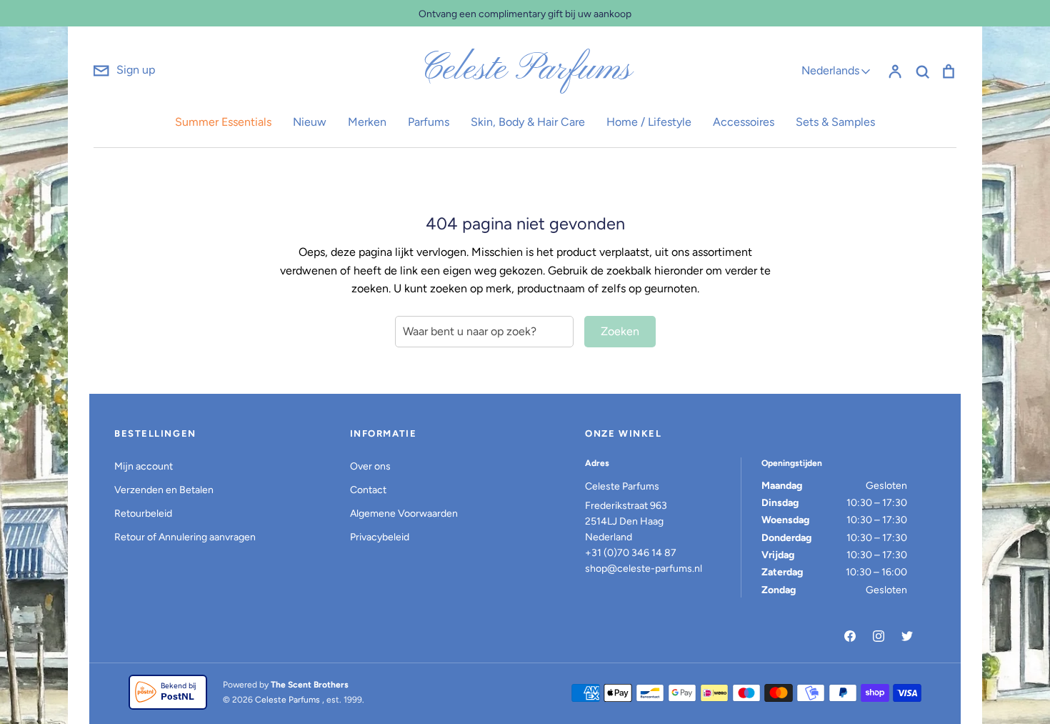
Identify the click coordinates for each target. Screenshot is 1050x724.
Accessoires (743, 122)
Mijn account (143, 466)
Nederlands (830, 70)
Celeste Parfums (525, 70)
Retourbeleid (143, 513)
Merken (367, 122)
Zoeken (620, 331)
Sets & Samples (835, 122)
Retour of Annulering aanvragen (185, 537)
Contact (368, 490)
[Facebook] (850, 636)
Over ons (370, 466)
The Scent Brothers (310, 685)
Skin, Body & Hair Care (528, 122)
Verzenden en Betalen (164, 490)
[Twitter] (907, 636)
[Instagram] (878, 636)
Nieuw (309, 122)
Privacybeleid (379, 537)
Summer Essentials (223, 122)
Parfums (428, 122)
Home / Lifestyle (648, 122)
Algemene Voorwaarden (404, 513)
